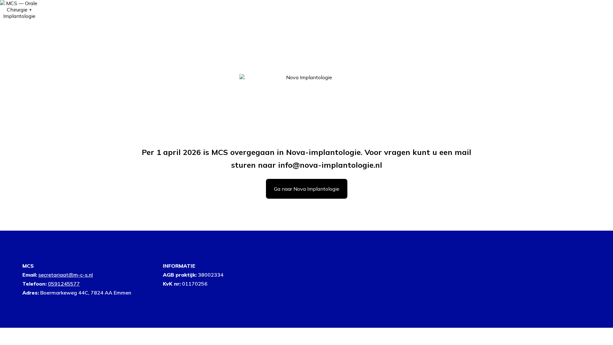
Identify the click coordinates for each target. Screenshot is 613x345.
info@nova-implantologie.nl (330, 165)
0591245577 (64, 283)
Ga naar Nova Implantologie (306, 189)
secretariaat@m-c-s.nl (65, 275)
